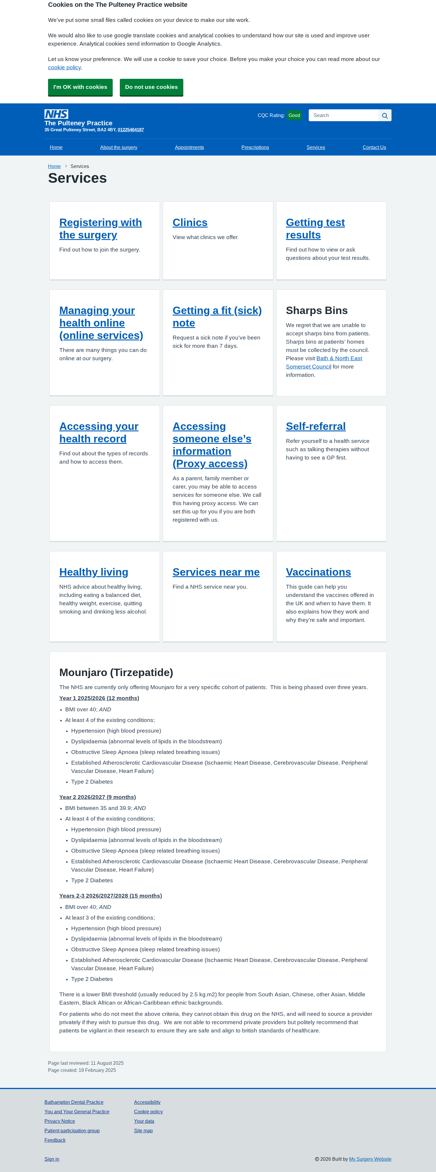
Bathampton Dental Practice (74, 1102)
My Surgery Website (370, 1159)
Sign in (51, 1159)
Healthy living (93, 571)
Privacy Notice (59, 1121)
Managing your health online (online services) (101, 322)
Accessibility (147, 1102)
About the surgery (118, 147)
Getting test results (315, 228)
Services (316, 147)
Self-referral (316, 426)
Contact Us (374, 147)
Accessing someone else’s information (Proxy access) (212, 445)
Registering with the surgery (100, 228)
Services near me (216, 571)
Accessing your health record (99, 432)
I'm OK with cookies (80, 87)
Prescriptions (255, 147)
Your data (144, 1121)
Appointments (189, 147)
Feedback (55, 1140)
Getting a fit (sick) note (217, 316)
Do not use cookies (151, 87)
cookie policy (64, 67)
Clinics (190, 222)
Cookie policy (148, 1111)
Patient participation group (72, 1130)
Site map (143, 1130)
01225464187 (131, 129)
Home (56, 147)
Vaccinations (318, 571)
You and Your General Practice (76, 1111)
